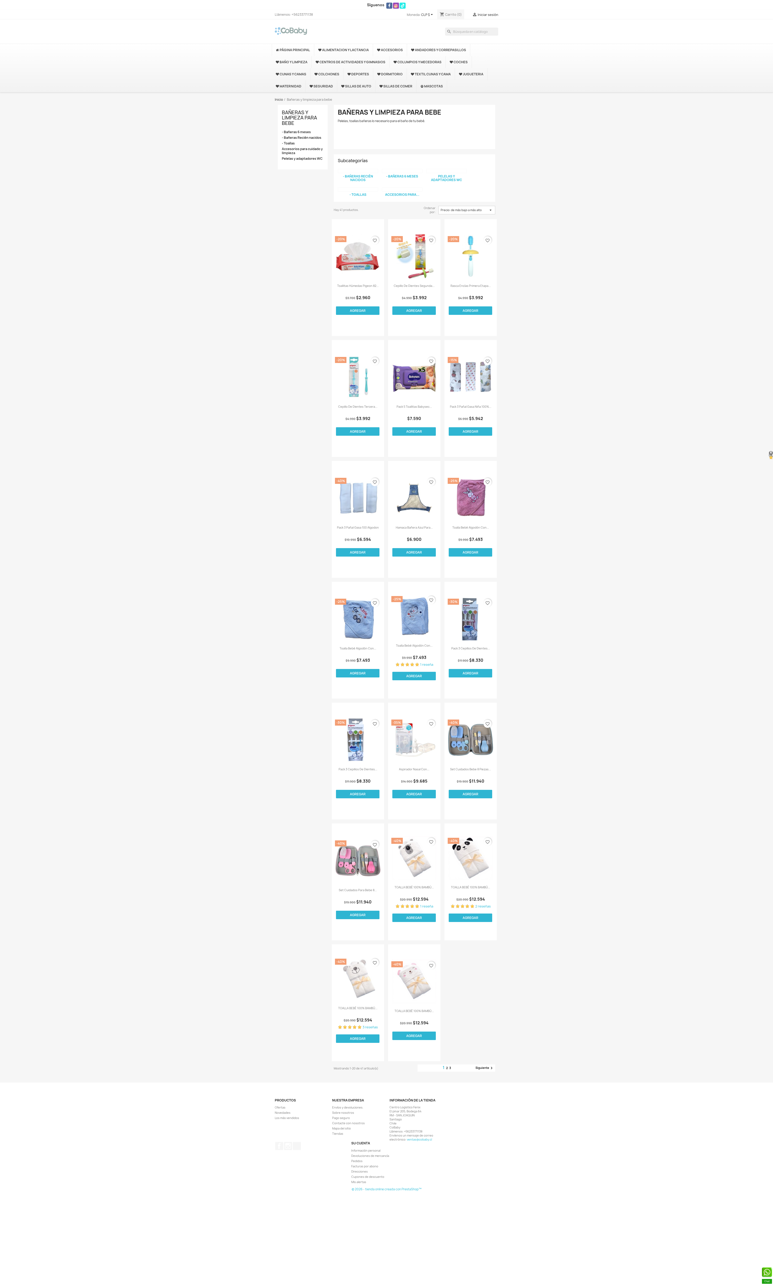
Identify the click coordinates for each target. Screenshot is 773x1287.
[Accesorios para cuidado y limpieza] (402, 189)
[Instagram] (396, 6)
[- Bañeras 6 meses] (402, 171)
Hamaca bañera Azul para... (414, 527)
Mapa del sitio (341, 1128)
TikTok (297, 1146)
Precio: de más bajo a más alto (467, 210)
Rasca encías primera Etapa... (471, 286)
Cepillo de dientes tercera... (357, 407)
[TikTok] (403, 6)
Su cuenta (360, 1143)
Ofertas (280, 1107)
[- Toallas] (358, 189)
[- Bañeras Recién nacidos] (358, 171)
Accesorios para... (402, 194)
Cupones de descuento (367, 1177)
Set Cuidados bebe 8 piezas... (470, 769)
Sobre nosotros (343, 1113)
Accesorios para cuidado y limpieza (302, 151)
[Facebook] (389, 6)
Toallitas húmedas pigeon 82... (358, 286)
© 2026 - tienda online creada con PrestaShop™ (387, 1189)
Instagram (288, 1146)
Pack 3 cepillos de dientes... (470, 648)
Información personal (365, 1150)
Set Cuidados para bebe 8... (358, 890)
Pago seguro (341, 1118)
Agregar (358, 310)
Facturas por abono (364, 1166)
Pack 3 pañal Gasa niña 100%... (470, 407)
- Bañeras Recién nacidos (301, 138)
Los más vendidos (287, 1118)
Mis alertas (358, 1182)
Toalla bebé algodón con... (470, 527)
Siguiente (484, 1068)
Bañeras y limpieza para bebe (299, 118)
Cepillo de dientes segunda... (414, 286)
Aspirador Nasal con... (414, 769)
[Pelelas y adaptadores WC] (446, 171)
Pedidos (357, 1161)
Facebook (279, 1146)
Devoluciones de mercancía (370, 1156)
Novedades (282, 1113)
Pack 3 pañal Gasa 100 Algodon (358, 527)
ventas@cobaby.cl (419, 1139)
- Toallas (288, 143)
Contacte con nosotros (348, 1123)
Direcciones (359, 1171)
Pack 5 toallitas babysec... (414, 407)
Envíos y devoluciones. (347, 1107)
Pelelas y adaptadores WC (302, 159)
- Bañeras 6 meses (296, 132)
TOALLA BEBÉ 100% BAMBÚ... (414, 887)
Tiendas (337, 1134)
